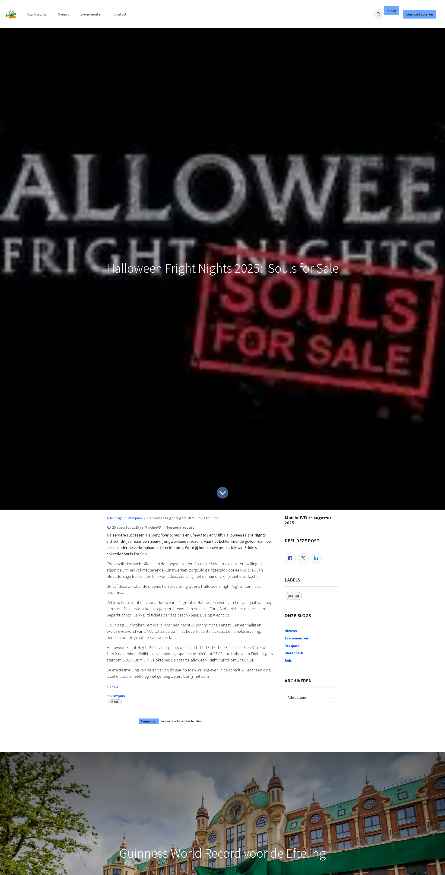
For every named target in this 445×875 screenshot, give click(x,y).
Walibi (115, 701)
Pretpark (135, 518)
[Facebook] (290, 558)
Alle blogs (115, 518)
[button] (378, 14)
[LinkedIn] (316, 558)
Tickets (113, 686)
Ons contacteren (419, 14)
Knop (391, 10)
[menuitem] (37, 14)
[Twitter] (303, 558)
